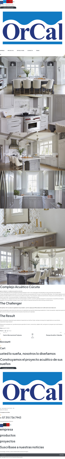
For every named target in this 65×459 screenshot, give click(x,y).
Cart (2, 348)
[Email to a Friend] (10, 330)
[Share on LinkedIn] (7, 330)
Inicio (1, 291)
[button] (8, 368)
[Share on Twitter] (5, 330)
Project (6, 291)
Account (5, 341)
